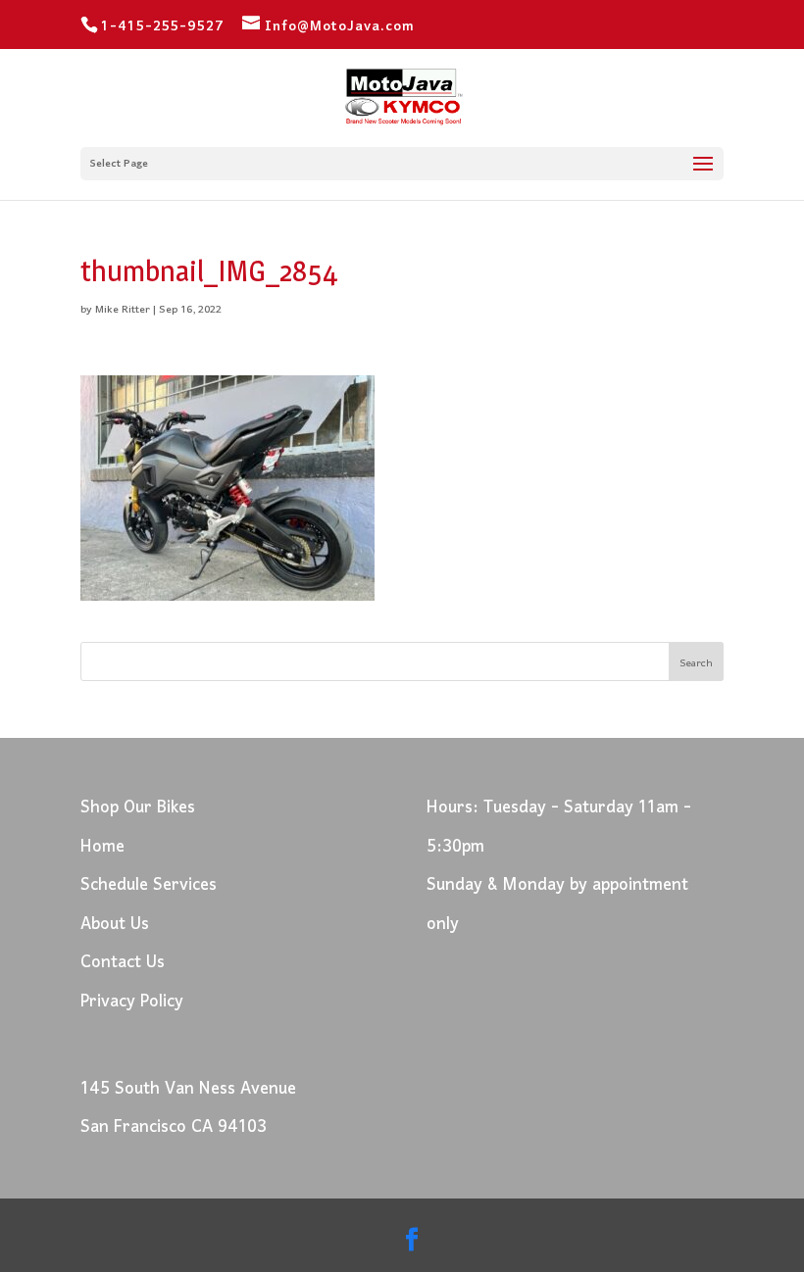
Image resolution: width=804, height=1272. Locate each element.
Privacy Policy (131, 1002)
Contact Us (122, 963)
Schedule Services (148, 885)
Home (102, 847)
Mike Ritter (122, 309)
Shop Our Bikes (137, 808)
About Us (114, 924)
